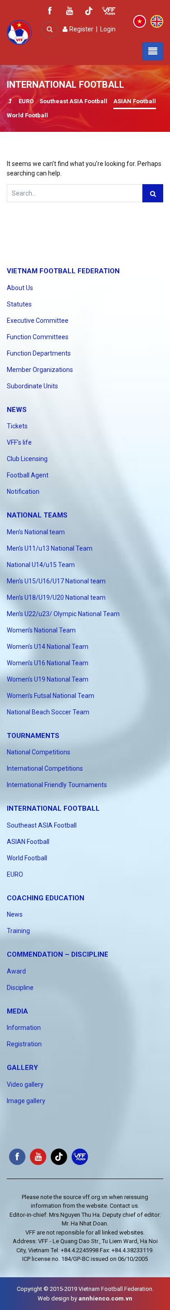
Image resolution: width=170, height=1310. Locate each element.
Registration (24, 1044)
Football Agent (28, 475)
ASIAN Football (134, 101)
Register (80, 29)
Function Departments (39, 353)
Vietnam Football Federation (63, 271)
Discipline (20, 987)
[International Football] (10, 102)
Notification (23, 491)
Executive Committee (37, 320)
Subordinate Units (32, 386)
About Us (20, 287)
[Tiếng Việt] (139, 21)
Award (16, 971)
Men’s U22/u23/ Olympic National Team (63, 613)
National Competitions (38, 752)
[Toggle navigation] (152, 51)
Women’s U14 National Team (47, 646)
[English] (157, 21)
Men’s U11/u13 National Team (49, 548)
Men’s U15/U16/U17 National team (56, 581)
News (17, 410)
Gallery (22, 1068)
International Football (53, 808)
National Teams (37, 515)
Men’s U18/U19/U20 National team (56, 597)
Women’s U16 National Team (47, 663)
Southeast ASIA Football (73, 101)
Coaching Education (45, 898)
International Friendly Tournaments (57, 784)
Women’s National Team (41, 630)
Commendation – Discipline (57, 954)
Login (108, 29)
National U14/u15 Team (41, 564)
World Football (27, 115)
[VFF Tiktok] (89, 12)
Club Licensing (27, 458)
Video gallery (25, 1084)
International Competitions (45, 768)
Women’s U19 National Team (47, 679)
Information (24, 1027)
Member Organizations (40, 369)
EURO (26, 101)
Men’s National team (36, 532)
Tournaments (33, 736)
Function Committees (37, 337)
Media (17, 1011)
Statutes (19, 304)
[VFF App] (109, 12)
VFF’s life (19, 442)
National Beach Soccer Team (48, 712)
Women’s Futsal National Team (50, 695)
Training (18, 930)
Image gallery (26, 1100)
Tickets (17, 426)
